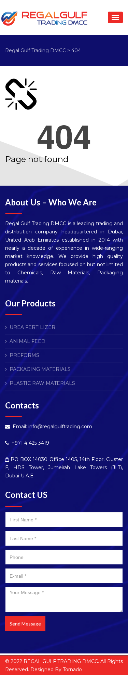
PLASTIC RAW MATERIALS (42, 383)
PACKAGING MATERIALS (40, 369)
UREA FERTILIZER (32, 327)
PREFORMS (24, 355)
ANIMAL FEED (27, 341)
